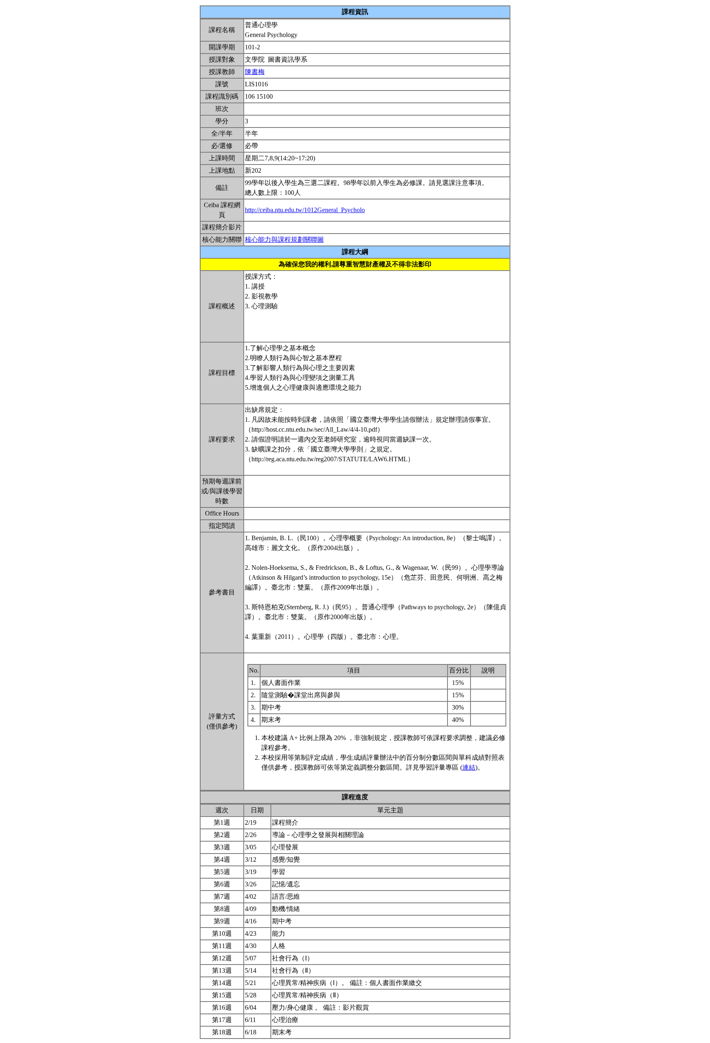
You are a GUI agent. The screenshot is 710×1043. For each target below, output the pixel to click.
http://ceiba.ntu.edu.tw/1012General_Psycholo (305, 209)
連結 (468, 767)
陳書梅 (255, 71)
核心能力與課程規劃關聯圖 (284, 239)
